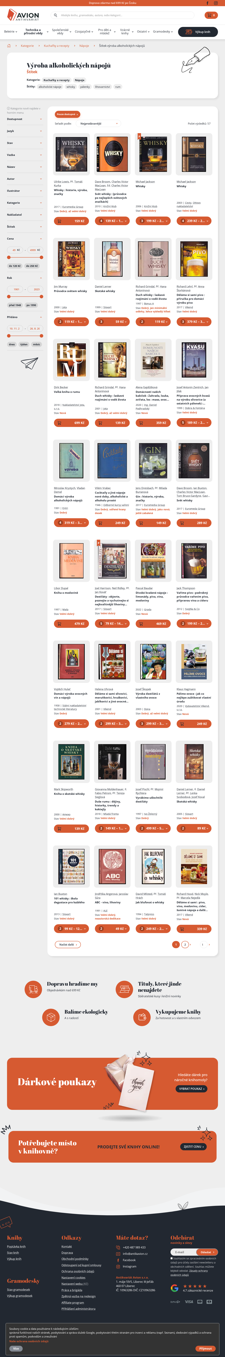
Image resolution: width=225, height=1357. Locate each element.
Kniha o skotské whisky (69, 793)
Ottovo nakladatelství (189, 204)
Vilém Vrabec (103, 488)
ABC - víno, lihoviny (108, 902)
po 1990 (31, 305)
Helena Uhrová (104, 689)
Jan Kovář (100, 592)
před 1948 (15, 305)
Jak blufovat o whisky (150, 902)
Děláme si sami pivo (191, 298)
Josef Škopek (143, 689)
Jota (64, 307)
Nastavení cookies (73, 1278)
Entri (65, 508)
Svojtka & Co (192, 609)
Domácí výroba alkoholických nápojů (68, 498)
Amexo (66, 814)
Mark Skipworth (63, 789)
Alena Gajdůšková (146, 387)
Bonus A (149, 303)
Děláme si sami (191, 906)
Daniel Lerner (103, 286)
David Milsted (144, 894)
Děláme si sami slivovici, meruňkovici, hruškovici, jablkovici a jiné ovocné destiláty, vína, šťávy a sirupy (111, 697)
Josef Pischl (142, 789)
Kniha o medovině (66, 592)
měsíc (36, 344)
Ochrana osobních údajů (78, 1271)
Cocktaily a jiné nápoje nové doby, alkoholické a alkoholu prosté (111, 496)
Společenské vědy (60, 31)
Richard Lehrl (185, 286)
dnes (12, 344)
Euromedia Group (72, 206)
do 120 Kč (15, 266)
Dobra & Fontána (195, 408)
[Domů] (9, 46)
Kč (18, 250)
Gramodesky (161, 31)
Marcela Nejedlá (190, 897)
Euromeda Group (195, 508)
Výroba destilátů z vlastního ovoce (148, 695)
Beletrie (9, 31)
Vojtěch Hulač (62, 689)
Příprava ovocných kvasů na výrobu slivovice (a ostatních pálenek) (193, 399)
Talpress (149, 914)
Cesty (188, 202)
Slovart (107, 307)
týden (23, 344)
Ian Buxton (200, 488)
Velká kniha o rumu (67, 392)
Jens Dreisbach (144, 488)
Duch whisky (151, 296)
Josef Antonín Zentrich (190, 387)
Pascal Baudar (144, 588)
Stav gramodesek (18, 1290)
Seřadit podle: (63, 123)
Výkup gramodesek (19, 1296)
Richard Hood (185, 894)
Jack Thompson (186, 588)
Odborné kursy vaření (116, 505)
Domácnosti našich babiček (153, 395)
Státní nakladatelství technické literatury (70, 707)
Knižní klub (110, 206)
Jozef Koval (198, 797)
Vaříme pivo (192, 596)
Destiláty (112, 600)
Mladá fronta (111, 814)
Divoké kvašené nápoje (152, 596)
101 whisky (69, 900)
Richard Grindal (145, 286)
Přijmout (205, 1348)
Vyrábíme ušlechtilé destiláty (149, 799)
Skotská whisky (105, 291)
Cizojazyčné (82, 31)
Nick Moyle (201, 894)
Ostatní (142, 31)
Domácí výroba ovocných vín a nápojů (70, 695)
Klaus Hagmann (186, 689)
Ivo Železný (150, 814)
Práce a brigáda (72, 1290)
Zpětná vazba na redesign (79, 1296)
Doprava (67, 1253)
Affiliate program (73, 1303)
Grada (147, 609)
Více (16, 1348)
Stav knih (13, 1253)
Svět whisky (111, 197)
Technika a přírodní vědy (33, 31)
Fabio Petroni (103, 793)
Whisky (71, 192)
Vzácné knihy (125, 31)
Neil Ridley (118, 588)
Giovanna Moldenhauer (109, 789)
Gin (150, 498)
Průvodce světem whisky (70, 291)
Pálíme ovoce (194, 697)
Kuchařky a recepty (56, 46)
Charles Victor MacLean (191, 492)
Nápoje (84, 46)
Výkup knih (14, 1259)
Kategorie (27, 46)
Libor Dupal (61, 588)
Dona (147, 709)
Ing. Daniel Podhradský (146, 406)
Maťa (65, 609)
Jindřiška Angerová (106, 894)
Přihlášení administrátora (78, 1309)
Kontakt (67, 1246)
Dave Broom (102, 181)
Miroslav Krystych (64, 488)
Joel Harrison (103, 588)
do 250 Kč (32, 266)
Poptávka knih (16, 1246)
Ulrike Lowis (61, 181)
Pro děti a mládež (104, 31)
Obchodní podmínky (75, 1259)
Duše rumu (108, 805)
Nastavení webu (75, 1284)
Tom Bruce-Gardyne (189, 495)
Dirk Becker (61, 387)
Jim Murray (60, 286)
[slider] (9, 257)
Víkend (189, 307)
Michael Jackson (145, 181)
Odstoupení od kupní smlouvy (81, 1265)
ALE (105, 910)
